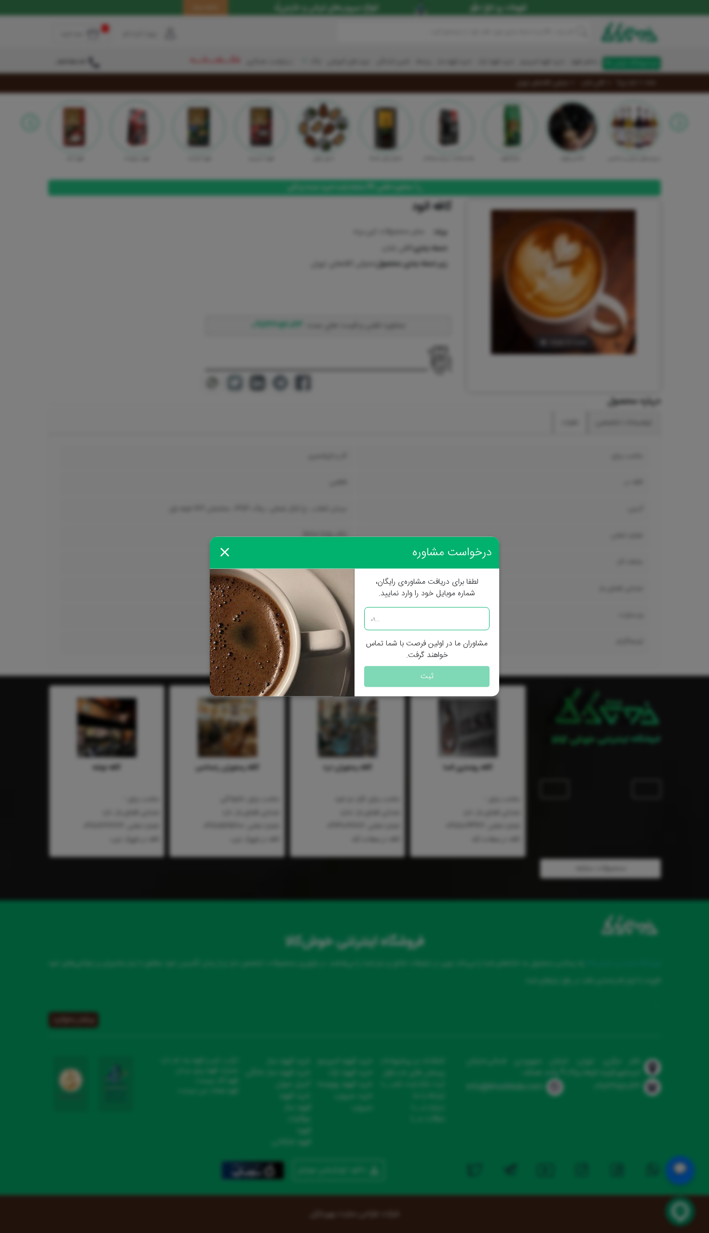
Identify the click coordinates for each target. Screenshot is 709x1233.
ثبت (427, 676)
